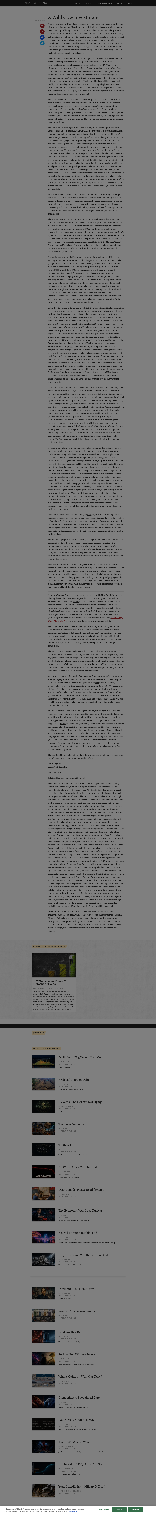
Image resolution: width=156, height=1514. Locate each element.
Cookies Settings (103, 1509)
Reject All (119, 1509)
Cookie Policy (73, 1511)
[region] (78, 1510)
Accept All (135, 1509)
